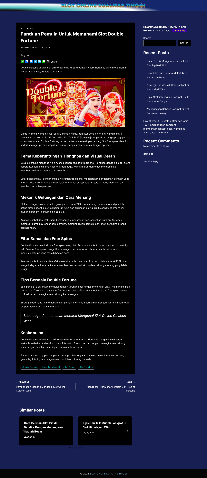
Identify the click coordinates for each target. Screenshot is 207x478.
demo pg (148, 153)
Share (54, 61)
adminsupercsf (30, 47)
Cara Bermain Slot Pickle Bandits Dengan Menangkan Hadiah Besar (43, 427)
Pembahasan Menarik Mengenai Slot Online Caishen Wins (40, 386)
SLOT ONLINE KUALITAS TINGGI (108, 473)
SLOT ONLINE (27, 28)
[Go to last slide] (24, 431)
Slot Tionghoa (86, 367)
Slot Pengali (69, 367)
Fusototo (164, 121)
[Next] (127, 431)
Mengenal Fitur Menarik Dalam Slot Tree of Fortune (111, 386)
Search (147, 38)
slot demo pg (150, 161)
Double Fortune (29, 367)
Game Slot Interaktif (50, 367)
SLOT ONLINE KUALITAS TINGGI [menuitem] (63, 137)
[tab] (70, 448)
